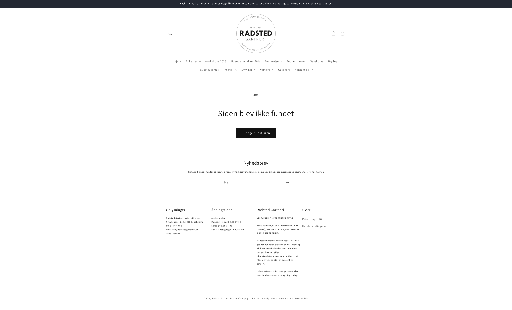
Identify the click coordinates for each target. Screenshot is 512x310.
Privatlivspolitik (312, 219)
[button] (170, 33)
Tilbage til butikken (256, 133)
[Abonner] (287, 182)
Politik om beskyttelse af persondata (271, 298)
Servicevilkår (301, 298)
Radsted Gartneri (221, 298)
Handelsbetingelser (315, 226)
